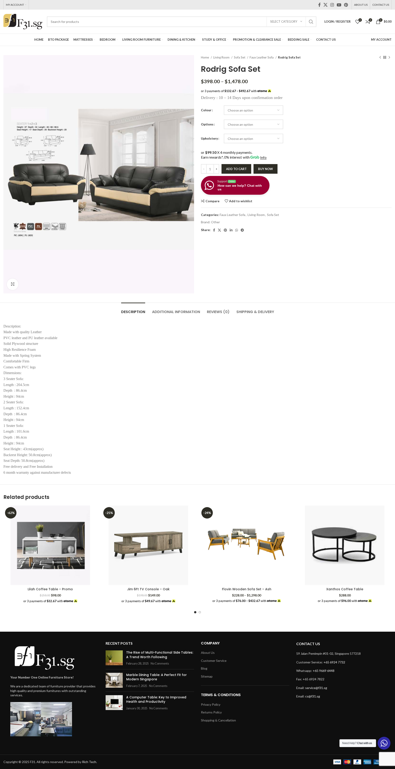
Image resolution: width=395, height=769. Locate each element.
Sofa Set (240, 57)
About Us (208, 653)
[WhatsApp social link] (236, 230)
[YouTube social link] (339, 4)
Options (207, 124)
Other (215, 222)
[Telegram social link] (242, 230)
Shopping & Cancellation (218, 720)
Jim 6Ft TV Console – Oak (148, 589)
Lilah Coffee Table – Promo (50, 589)
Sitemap (207, 676)
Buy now (265, 169)
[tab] (133, 310)
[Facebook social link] (319, 4)
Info (263, 157)
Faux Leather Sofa (262, 57)
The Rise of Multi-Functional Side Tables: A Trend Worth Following (159, 654)
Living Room (221, 57)
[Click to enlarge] (12, 284)
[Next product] (389, 57)
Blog (204, 668)
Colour (206, 110)
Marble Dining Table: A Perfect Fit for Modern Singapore (156, 677)
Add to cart (236, 169)
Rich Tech (89, 762)
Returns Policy (211, 712)
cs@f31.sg (312, 696)
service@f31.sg (316, 688)
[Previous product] (380, 57)
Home (205, 57)
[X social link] (325, 4)
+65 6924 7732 (334, 662)
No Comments (160, 663)
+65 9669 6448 (323, 671)
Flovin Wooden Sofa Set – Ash (246, 589)
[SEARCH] (311, 21)
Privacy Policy (210, 704)
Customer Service (214, 661)
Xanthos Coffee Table (344, 589)
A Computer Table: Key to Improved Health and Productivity (156, 699)
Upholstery (209, 138)
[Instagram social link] (332, 4)
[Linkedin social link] (231, 230)
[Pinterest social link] (346, 4)
